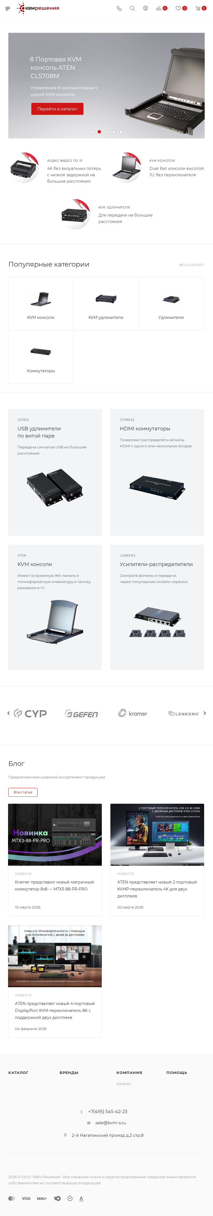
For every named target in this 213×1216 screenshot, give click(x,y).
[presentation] (8, 713)
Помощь (176, 1072)
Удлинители (171, 317)
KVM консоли (162, 161)
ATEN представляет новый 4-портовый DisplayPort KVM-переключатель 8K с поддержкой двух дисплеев (55, 1010)
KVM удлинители (114, 207)
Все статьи (23, 792)
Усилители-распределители (156, 564)
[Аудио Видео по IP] (23, 167)
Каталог (18, 1072)
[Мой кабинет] (145, 8)
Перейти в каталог (57, 108)
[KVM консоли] (126, 167)
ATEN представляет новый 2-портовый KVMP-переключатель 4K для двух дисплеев (157, 889)
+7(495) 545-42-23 (107, 1112)
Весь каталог (192, 265)
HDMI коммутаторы (145, 429)
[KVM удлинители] (75, 214)
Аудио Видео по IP (65, 161)
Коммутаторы (41, 370)
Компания (129, 1072)
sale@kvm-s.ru (110, 1122)
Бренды (69, 1072)
